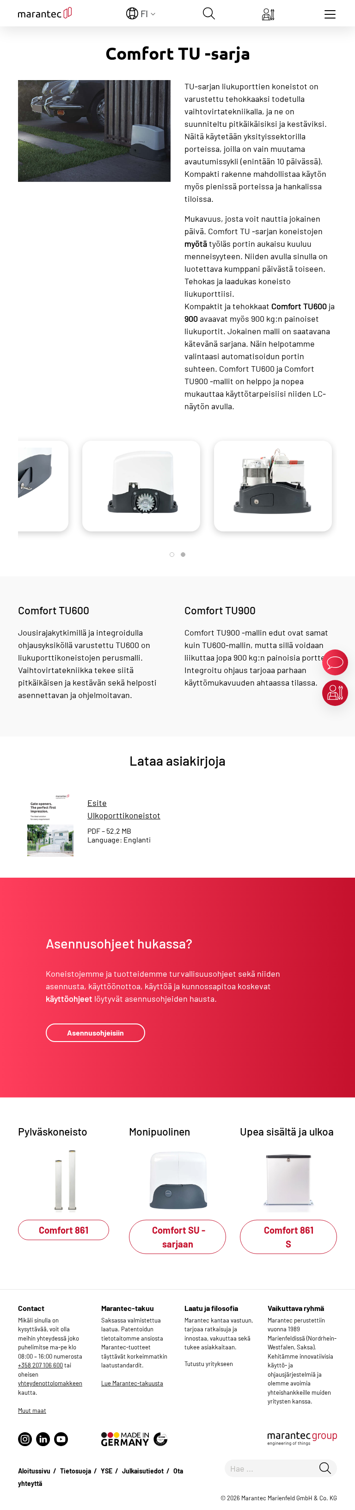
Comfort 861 (63, 1229)
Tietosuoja (75, 1471)
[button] (172, 554)
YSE (106, 1471)
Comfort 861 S (288, 1236)
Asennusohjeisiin (95, 1032)
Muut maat (32, 1410)
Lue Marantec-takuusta (132, 1383)
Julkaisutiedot (143, 1471)
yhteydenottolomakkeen (50, 1383)
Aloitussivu (34, 1471)
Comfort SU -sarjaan (177, 1236)
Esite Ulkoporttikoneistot (123, 809)
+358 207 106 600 (40, 1365)
